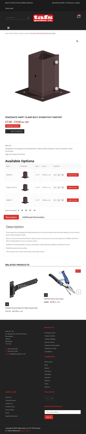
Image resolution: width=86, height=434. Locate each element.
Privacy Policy (9, 410)
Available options (13, 126)
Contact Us (9, 403)
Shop (46, 365)
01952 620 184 (60, 3)
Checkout (48, 371)
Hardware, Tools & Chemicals (57, 148)
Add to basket (46, 295)
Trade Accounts (10, 400)
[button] (77, 41)
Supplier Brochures (11, 416)
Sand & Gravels (50, 342)
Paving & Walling (50, 339)
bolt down (21, 154)
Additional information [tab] (33, 217)
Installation (48, 351)
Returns (47, 387)
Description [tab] (11, 217)
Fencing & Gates (50, 333)
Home (6, 33)
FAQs (46, 384)
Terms (7, 413)
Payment (47, 377)
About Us (8, 397)
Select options (7, 304)
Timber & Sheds (13, 33)
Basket (78, 3)
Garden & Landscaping (52, 345)
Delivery (47, 380)
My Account (70, 3)
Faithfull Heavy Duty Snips (53, 299)
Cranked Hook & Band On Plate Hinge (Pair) (21, 308)
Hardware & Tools (50, 348)
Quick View (23, 287)
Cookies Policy (10, 406)
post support (13, 154)
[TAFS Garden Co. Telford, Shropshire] (43, 18)
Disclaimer (48, 374)
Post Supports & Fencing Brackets (25, 148)
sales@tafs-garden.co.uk (17, 354)
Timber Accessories (24, 33)
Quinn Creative (25, 430)
